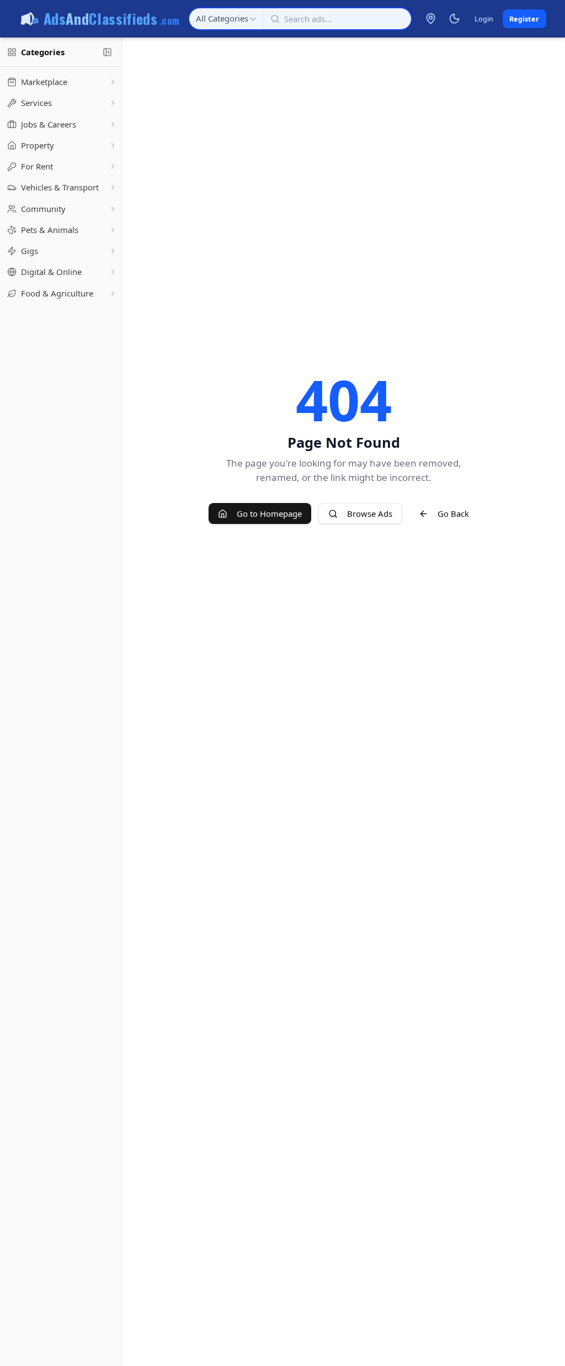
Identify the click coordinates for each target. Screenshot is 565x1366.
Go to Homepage (269, 513)
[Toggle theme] (454, 18)
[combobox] (226, 18)
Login (484, 19)
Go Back (453, 513)
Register (524, 19)
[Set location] (430, 18)
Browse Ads (369, 513)
